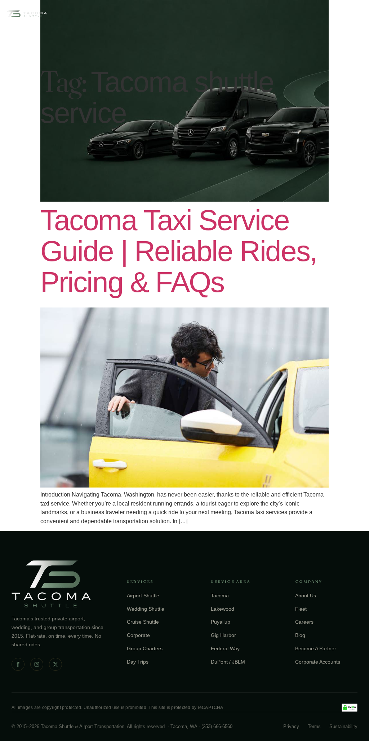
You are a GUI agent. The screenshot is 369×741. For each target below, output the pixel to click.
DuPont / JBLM (228, 662)
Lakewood (222, 609)
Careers (304, 622)
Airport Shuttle (143, 595)
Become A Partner (315, 648)
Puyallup (220, 622)
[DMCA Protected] (349, 708)
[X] (55, 664)
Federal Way (225, 648)
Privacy (291, 726)
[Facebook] (18, 664)
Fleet (301, 609)
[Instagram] (36, 664)
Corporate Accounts (317, 662)
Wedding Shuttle (145, 609)
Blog (300, 635)
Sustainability (343, 726)
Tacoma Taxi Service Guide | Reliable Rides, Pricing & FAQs (178, 251)
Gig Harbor (223, 635)
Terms (314, 726)
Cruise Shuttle (143, 622)
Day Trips (137, 662)
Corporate (138, 635)
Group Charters (145, 648)
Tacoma (220, 595)
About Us (305, 595)
